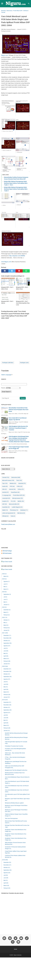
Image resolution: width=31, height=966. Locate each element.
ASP (4, 504)
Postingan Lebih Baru (7, 362)
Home (15, 949)
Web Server (21, 513)
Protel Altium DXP (19, 495)
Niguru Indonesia (17, 955)
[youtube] (21, 938)
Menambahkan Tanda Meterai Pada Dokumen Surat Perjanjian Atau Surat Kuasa (18, 409)
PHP (12, 486)
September (7, 594)
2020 (5, 666)
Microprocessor (17, 498)
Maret (6, 576)
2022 (4, 617)
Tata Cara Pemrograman (11, 818)
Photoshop (14, 510)
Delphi (5, 510)
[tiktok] (27, 938)
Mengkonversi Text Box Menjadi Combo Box (16, 770)
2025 (4, 579)
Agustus (7, 581)
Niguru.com (4, 55)
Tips (4, 483)
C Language (6, 495)
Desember (7, 609)
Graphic (5, 501)
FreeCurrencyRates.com (8, 524)
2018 (5, 859)
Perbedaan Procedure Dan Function (14, 746)
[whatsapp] (26, 271)
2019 (5, 699)
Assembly (6, 507)
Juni (6, 584)
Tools (13, 516)
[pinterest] (19, 271)
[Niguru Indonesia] (15, 3)
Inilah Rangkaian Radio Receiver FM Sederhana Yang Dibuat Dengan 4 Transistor (18, 428)
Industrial (22, 483)
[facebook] (4, 271)
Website (13, 483)
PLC (13, 501)
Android (5, 492)
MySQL (21, 501)
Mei (5, 586)
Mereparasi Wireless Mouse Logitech (14, 803)
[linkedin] (18, 942)
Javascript (6, 498)
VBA (4, 489)
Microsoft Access (8, 480)
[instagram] (13, 942)
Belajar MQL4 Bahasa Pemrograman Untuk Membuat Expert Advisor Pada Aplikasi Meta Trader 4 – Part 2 (15, 183)
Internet (12, 489)
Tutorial (5, 477)
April (6, 656)
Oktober (6, 620)
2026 (4, 573)
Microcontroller (14, 504)
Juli (5, 597)
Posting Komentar (6, 31)
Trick (19, 480)
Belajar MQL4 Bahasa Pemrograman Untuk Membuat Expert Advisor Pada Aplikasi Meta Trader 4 (15, 189)
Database (24, 510)
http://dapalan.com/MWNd (17, 256)
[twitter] (11, 271)
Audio (5, 486)
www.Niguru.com (6, 261)
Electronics (15, 477)
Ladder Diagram (17, 507)
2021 (5, 633)
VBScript (5, 516)
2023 (4, 607)
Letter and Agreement (8, 513)
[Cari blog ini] (29, 4)
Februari (7, 615)
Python (21, 489)
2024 (4, 591)
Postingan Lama (24, 362)
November (7, 638)
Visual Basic (15, 492)
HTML (19, 486)
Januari (6, 604)
